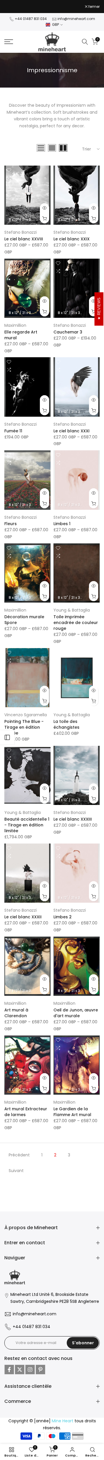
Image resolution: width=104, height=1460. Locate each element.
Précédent (19, 1155)
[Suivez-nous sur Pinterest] (40, 1369)
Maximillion (15, 325)
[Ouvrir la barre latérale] (7, 737)
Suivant (16, 1171)
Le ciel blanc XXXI (71, 431)
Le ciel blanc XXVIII (23, 239)
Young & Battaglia (71, 610)
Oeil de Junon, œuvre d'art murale (75, 1013)
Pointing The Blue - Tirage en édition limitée (24, 727)
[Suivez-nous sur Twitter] (20, 1369)
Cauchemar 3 (67, 332)
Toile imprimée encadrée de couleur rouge (75, 622)
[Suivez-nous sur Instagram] (30, 1369)
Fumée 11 (13, 431)
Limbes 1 (61, 524)
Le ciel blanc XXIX (71, 239)
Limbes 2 (62, 917)
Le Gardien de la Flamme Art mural (72, 1112)
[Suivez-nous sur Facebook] (9, 1369)
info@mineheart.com (76, 18)
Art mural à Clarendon (16, 1013)
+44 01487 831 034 (31, 18)
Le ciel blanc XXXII (23, 917)
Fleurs (10, 524)
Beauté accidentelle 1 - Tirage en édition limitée (26, 825)
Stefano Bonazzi (20, 232)
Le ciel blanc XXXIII (72, 819)
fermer (94, 6)
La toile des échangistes (66, 724)
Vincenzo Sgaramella (25, 715)
